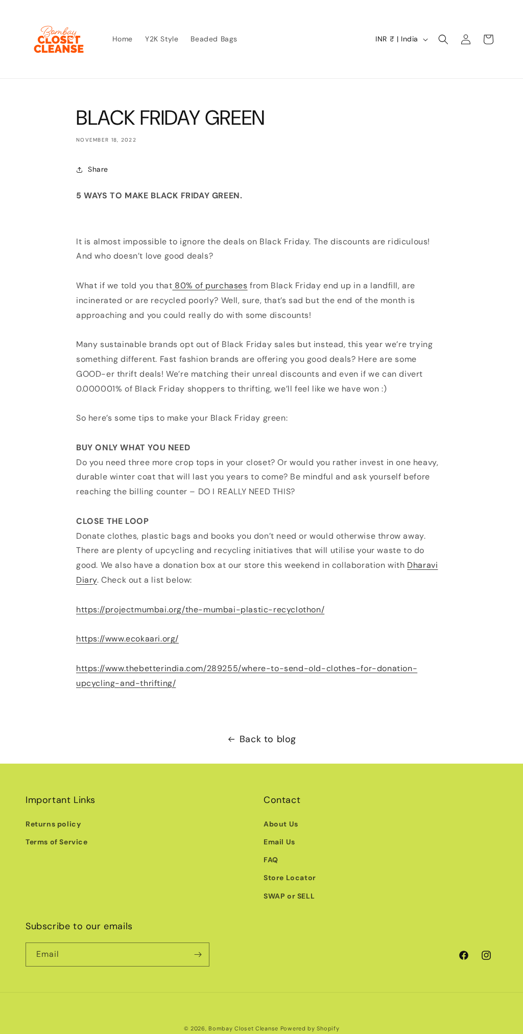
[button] (443, 39)
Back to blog (268, 739)
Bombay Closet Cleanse (243, 1028)
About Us (281, 824)
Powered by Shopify (310, 1028)
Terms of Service (57, 841)
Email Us (279, 841)
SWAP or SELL (289, 896)
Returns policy (53, 824)
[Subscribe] (197, 955)
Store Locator (290, 877)
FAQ (271, 859)
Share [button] (98, 169)
